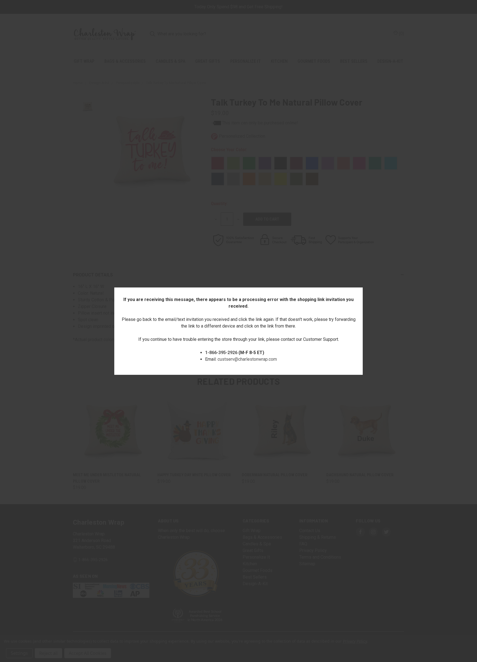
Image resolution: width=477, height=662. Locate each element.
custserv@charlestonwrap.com (247, 359)
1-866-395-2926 (221, 352)
